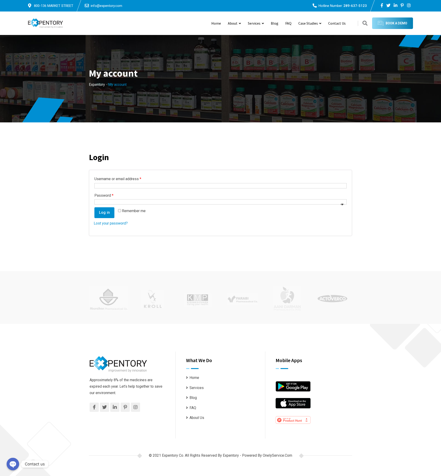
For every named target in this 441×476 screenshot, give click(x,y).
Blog (274, 23)
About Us (196, 417)
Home (216, 23)
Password (103, 195)
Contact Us (337, 23)
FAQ (288, 23)
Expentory (231, 455)
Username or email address (117, 179)
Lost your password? (111, 223)
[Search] (365, 23)
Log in (104, 212)
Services (254, 23)
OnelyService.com (277, 455)
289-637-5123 (355, 6)
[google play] (293, 386)
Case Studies (308, 23)
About (232, 23)
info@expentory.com (106, 6)
